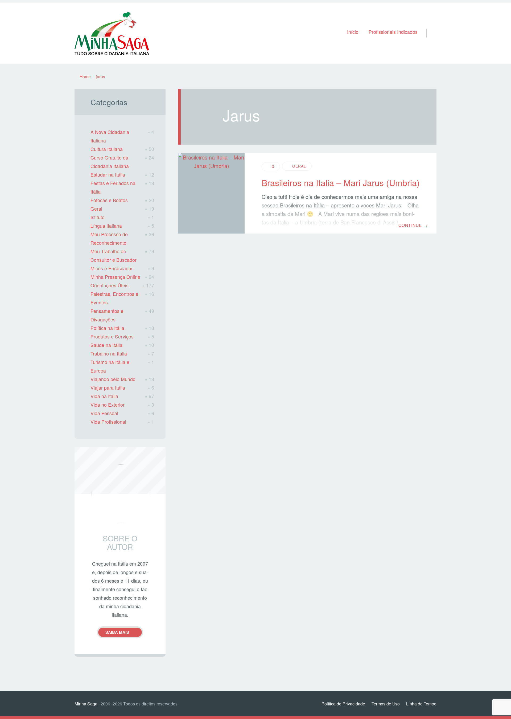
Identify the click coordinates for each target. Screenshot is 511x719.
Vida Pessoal (104, 413)
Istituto (97, 217)
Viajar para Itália (107, 387)
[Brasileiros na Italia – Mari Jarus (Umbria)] (211, 193)
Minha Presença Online (115, 276)
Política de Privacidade (343, 703)
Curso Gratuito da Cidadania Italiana (109, 161)
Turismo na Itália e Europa (109, 366)
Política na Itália (107, 328)
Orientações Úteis (109, 285)
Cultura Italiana (106, 149)
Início (352, 31)
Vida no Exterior (107, 404)
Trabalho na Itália (108, 353)
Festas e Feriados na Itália (112, 187)
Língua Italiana (106, 225)
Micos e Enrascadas (112, 268)
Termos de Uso (386, 703)
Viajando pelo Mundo (112, 379)
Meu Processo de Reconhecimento (109, 238)
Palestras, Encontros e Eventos (114, 298)
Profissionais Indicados (393, 31)
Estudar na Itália (107, 174)
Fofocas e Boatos (109, 200)
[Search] (429, 26)
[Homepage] (112, 33)
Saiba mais (117, 632)
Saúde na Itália (106, 345)
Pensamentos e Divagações (106, 315)
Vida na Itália (104, 396)
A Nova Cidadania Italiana (109, 136)
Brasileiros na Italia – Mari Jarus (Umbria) (341, 182)
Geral (299, 166)
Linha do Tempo (421, 703)
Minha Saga (86, 703)
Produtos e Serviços (112, 336)
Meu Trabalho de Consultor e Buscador (113, 255)
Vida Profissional (108, 421)
